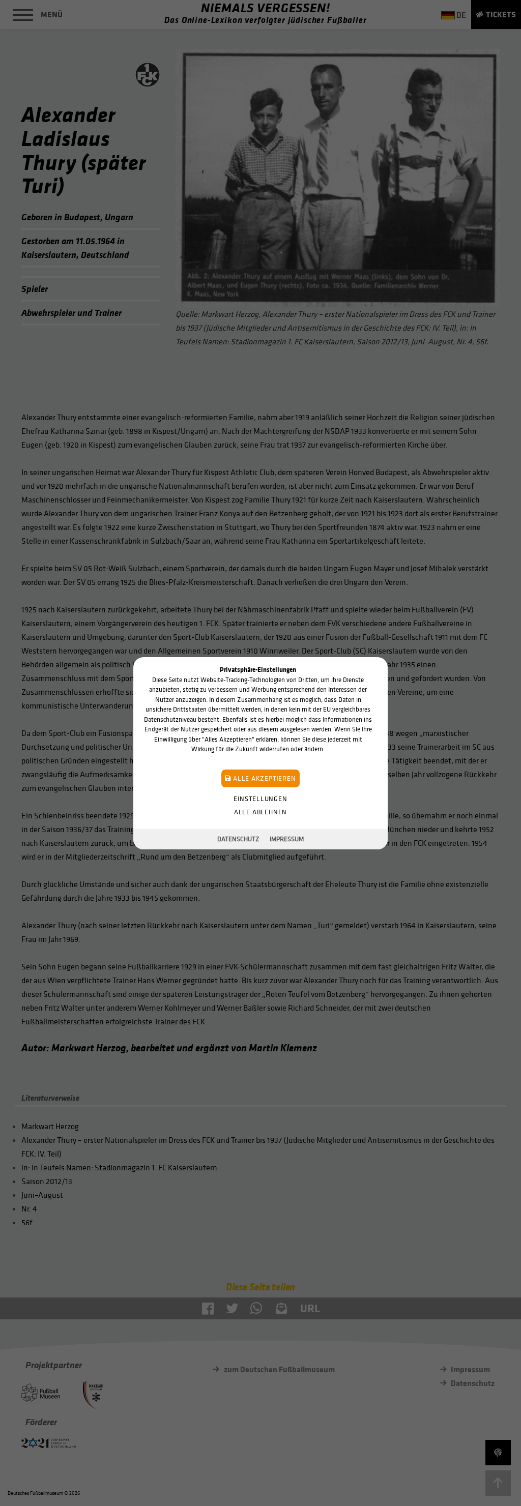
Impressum (287, 839)
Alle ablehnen (260, 811)
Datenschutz (238, 839)
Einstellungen (260, 798)
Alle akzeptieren (263, 778)
